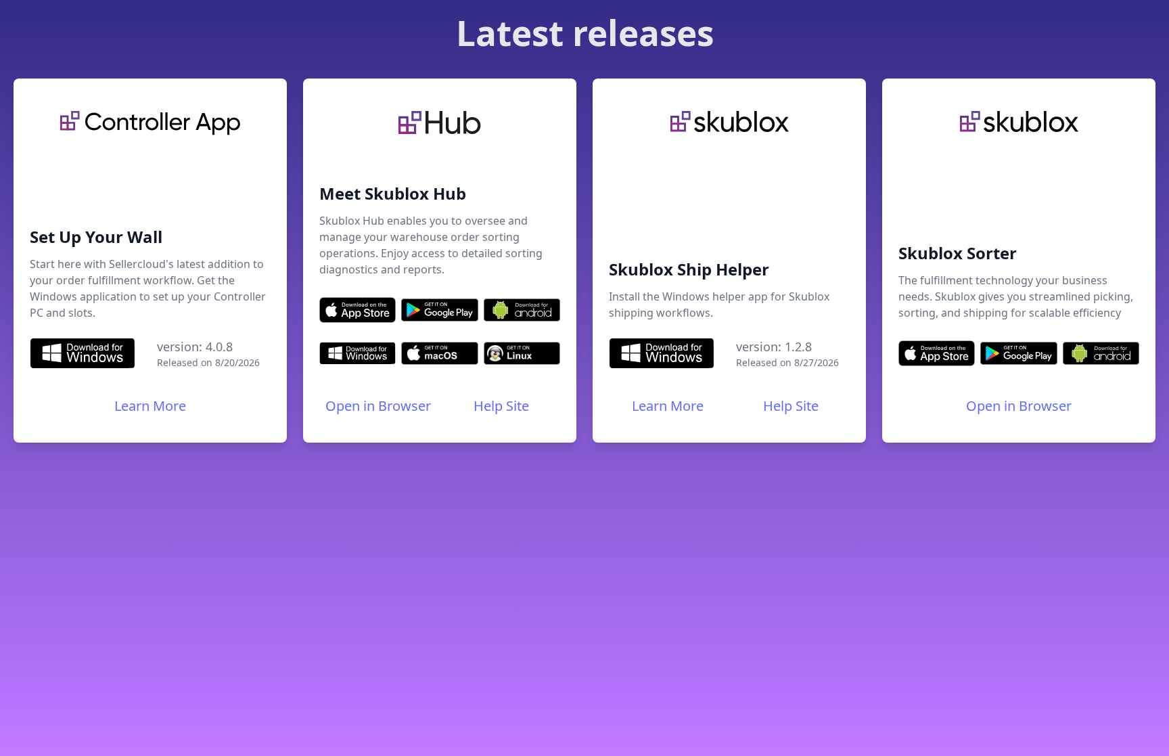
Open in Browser (378, 406)
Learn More (150, 406)
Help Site (501, 406)
